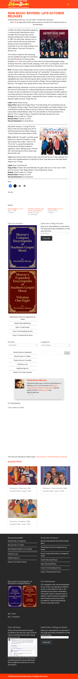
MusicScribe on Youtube (22, 360)
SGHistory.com (22, 364)
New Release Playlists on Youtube (20, 549)
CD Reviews (41, 20)
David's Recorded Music (22, 323)
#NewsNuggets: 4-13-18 (15, 209)
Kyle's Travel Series (22, 327)
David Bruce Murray (17, 20)
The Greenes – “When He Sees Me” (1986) (55, 488)
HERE (15, 22)
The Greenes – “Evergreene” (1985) (20, 521)
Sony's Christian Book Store (23, 335)
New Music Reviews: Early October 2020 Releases (36, 210)
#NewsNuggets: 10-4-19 (55, 209)
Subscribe (46, 238)
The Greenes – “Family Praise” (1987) (20, 488)
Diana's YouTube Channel (22, 372)
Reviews (50, 20)
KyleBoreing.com (23, 368)
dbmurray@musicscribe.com (18, 662)
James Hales (16, 491)
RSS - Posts (12, 614)
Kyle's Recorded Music (48, 564)
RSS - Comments (14, 617)
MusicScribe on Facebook (23, 352)
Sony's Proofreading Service (22, 331)
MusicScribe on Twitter (22, 356)
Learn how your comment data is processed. (51, 457)
